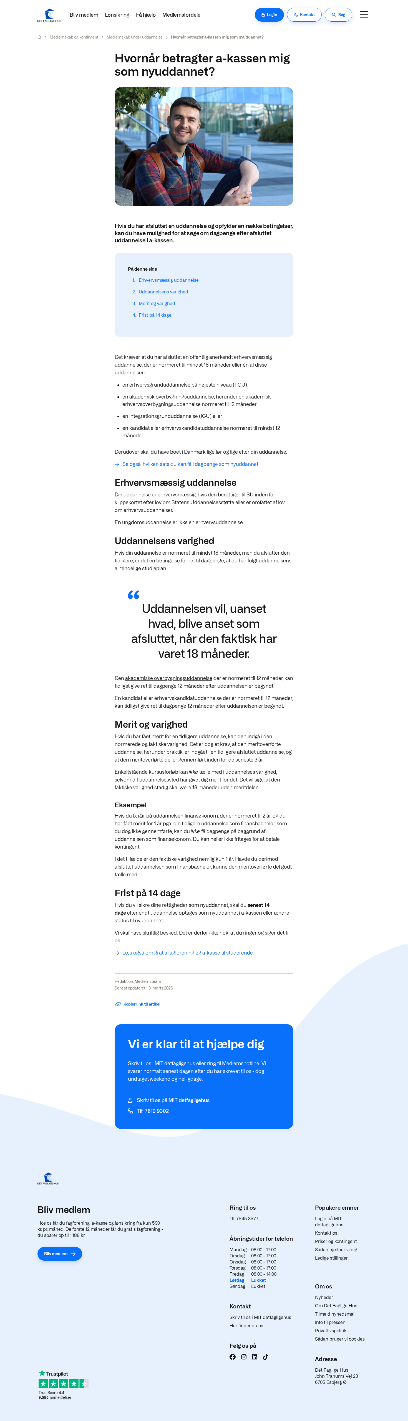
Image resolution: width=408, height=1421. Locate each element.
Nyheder (324, 1297)
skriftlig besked (160, 933)
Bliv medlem (84, 15)
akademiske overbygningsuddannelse (168, 678)
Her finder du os (246, 1325)
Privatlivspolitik (331, 1330)
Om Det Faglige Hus (336, 1305)
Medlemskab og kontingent (74, 37)
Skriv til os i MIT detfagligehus (260, 1317)
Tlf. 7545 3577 (244, 1218)
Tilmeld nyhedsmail (335, 1314)
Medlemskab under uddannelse (135, 37)
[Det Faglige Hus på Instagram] (243, 1357)
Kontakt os (326, 1233)
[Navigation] (364, 14)
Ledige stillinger (331, 1258)
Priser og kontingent (336, 1241)
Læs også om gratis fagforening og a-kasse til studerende (187, 953)
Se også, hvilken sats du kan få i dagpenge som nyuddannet (190, 464)
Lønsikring (117, 15)
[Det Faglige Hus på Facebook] (233, 1357)
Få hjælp (146, 15)
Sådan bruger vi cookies (340, 1339)
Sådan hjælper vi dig (336, 1249)
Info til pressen (330, 1322)
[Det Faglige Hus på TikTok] (265, 1357)
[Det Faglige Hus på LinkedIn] (254, 1357)
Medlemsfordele (181, 15)
